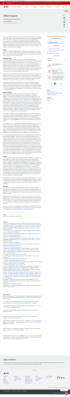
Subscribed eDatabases (28, 380)
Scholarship (37, 380)
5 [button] (59, 83)
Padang (37, 140)
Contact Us (49, 387)
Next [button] (61, 83)
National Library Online (28, 379)
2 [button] (56, 83)
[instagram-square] (62, 378)
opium (37, 119)
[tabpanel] (56, 52)
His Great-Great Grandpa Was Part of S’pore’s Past (19, 316)
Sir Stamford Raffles (33, 39)
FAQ (57, 387)
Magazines (5, 380)
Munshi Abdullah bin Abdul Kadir (34, 162)
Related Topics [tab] (56, 45)
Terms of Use (19, 390)
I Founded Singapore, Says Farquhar (15, 310)
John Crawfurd (26, 153)
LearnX (15, 380)
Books (5, 377)
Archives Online (27, 377)
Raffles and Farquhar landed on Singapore (26, 96)
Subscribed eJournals (28, 381)
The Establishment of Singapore (17, 328)
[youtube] (64, 378)
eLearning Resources (17, 377)
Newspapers (5, 381)
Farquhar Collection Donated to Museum (24, 251)
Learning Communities (17, 379)
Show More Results (56, 55)
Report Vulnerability (6, 390)
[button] (63, 7)
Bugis (27, 101)
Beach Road (19, 209)
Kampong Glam (8, 209)
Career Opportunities (39, 377)
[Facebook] (64, 18)
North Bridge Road (28, 209)
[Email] (64, 23)
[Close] (68, 2)
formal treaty (20, 105)
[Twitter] (64, 20)
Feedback (53, 387)
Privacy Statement (13, 390)
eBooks (5, 379)
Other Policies (25, 390)
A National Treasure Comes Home (18, 276)
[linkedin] (58, 378)
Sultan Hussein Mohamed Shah (14, 106)
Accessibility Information (63, 387)
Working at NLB (38, 379)
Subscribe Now (48, 377)
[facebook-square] (60, 378)
